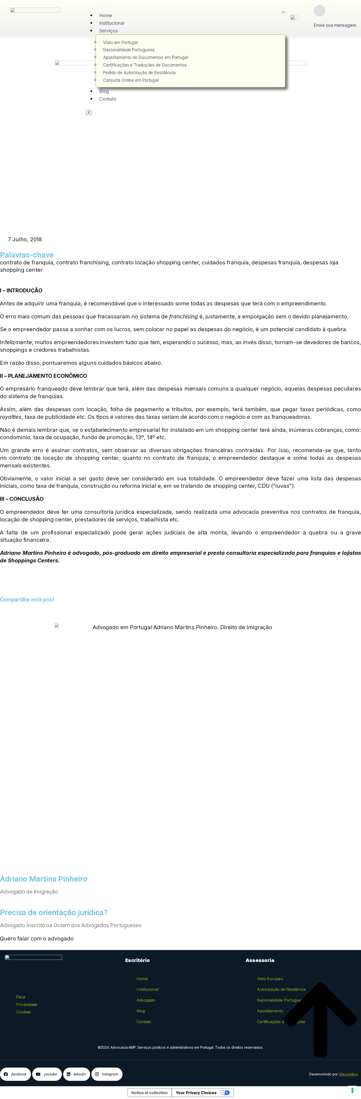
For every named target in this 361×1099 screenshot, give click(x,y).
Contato (107, 99)
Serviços (108, 31)
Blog (104, 91)
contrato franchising (82, 262)
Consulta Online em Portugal (131, 80)
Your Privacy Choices (196, 1092)
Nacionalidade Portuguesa (129, 49)
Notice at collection (149, 1092)
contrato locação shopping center (155, 262)
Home (105, 15)
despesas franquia (275, 262)
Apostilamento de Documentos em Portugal (145, 57)
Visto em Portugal (120, 42)
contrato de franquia (26, 262)
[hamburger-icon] (283, 12)
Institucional (111, 23)
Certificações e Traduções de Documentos (145, 65)
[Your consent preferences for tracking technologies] (352, 1090)
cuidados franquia (225, 262)
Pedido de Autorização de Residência (139, 72)
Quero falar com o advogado (36, 938)
